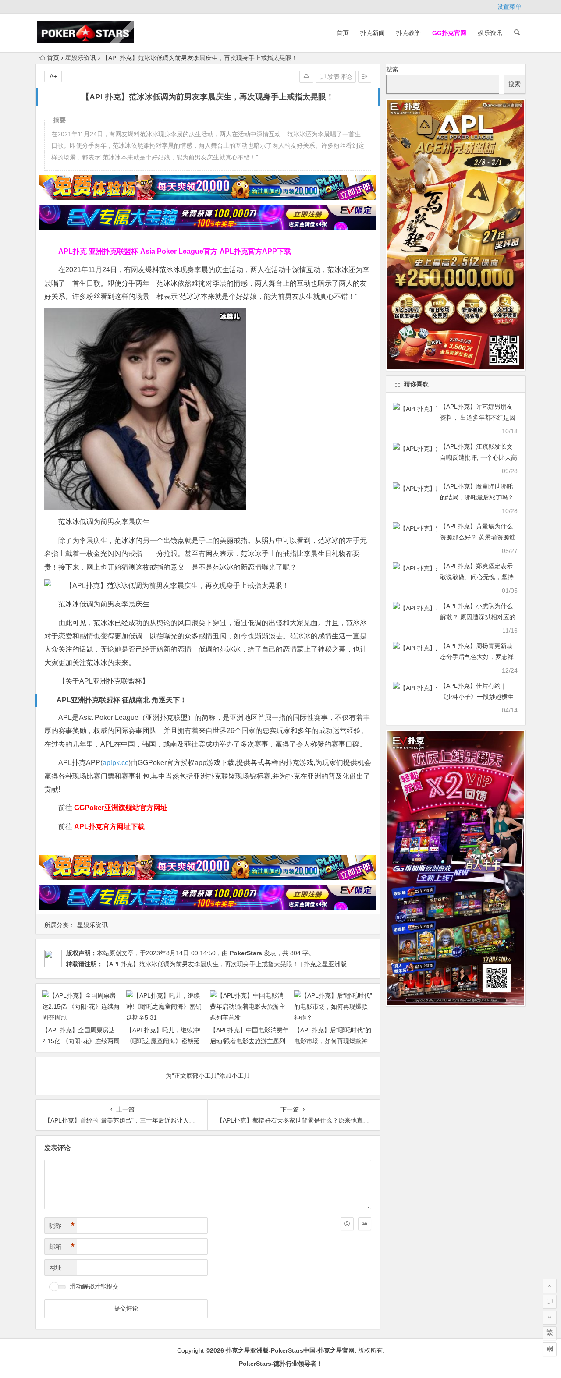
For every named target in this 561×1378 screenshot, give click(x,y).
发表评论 (339, 76)
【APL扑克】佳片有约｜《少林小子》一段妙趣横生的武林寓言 (477, 696)
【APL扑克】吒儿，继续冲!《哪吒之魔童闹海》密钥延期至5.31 (163, 1041)
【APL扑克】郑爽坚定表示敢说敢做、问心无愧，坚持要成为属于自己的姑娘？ (477, 577)
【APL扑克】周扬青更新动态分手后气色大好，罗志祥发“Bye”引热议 (477, 656)
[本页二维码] (550, 1349)
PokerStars (246, 952)
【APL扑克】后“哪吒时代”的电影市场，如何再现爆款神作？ (332, 1041)
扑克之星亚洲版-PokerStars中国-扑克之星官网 (290, 1350)
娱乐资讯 (490, 32)
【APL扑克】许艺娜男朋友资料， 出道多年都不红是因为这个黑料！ (477, 417)
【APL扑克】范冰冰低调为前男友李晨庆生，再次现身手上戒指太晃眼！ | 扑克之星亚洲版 (225, 963)
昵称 (62, 1225)
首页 (343, 32)
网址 (55, 1267)
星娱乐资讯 (80, 57)
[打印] (306, 77)
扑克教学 (408, 32)
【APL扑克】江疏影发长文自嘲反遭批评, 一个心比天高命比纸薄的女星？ (478, 457)
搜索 (392, 69)
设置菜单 (509, 6)
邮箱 (62, 1246)
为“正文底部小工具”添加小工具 (208, 1075)
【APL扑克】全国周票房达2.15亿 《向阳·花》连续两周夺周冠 (81, 1041)
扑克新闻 (372, 32)
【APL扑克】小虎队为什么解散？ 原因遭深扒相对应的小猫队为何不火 (477, 616)
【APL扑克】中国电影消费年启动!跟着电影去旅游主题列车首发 (249, 1041)
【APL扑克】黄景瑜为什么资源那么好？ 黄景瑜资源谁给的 (477, 537)
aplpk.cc (115, 762)
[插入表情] (347, 1223)
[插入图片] (364, 1223)
